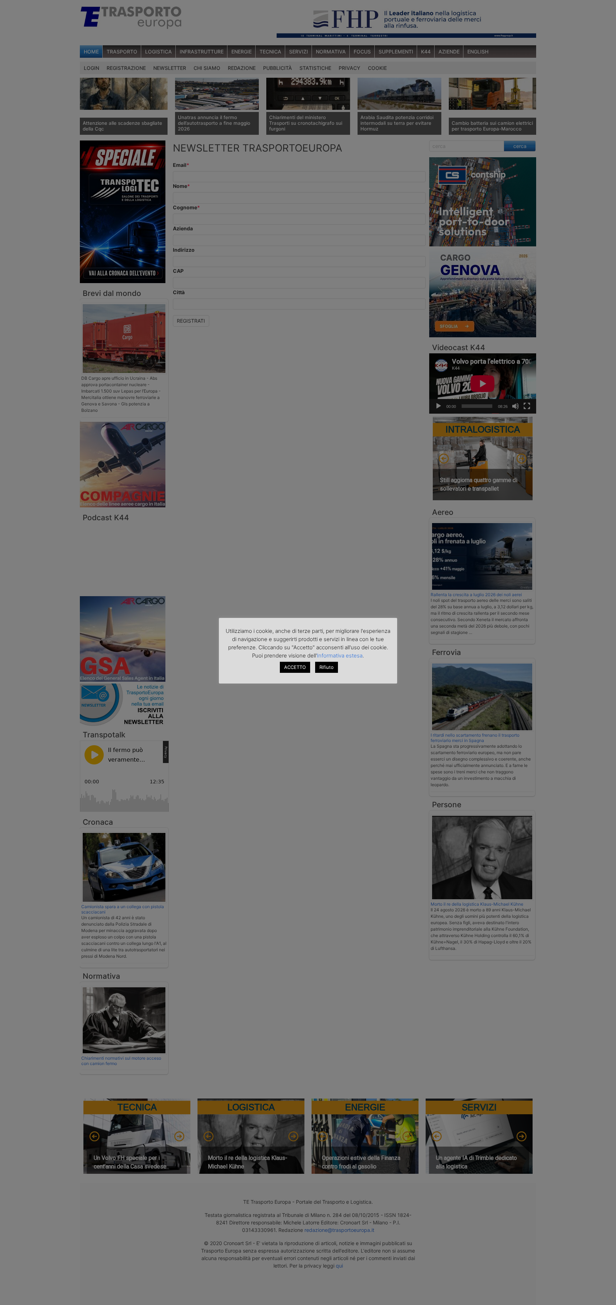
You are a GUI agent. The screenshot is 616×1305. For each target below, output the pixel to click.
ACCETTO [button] (295, 667)
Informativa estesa (340, 655)
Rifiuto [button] (326, 667)
